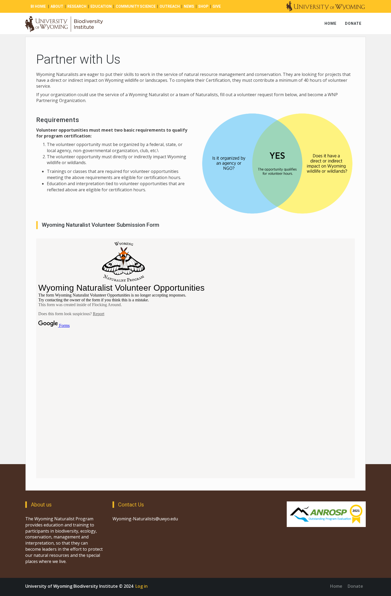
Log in (141, 586)
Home (330, 23)
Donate (353, 23)
